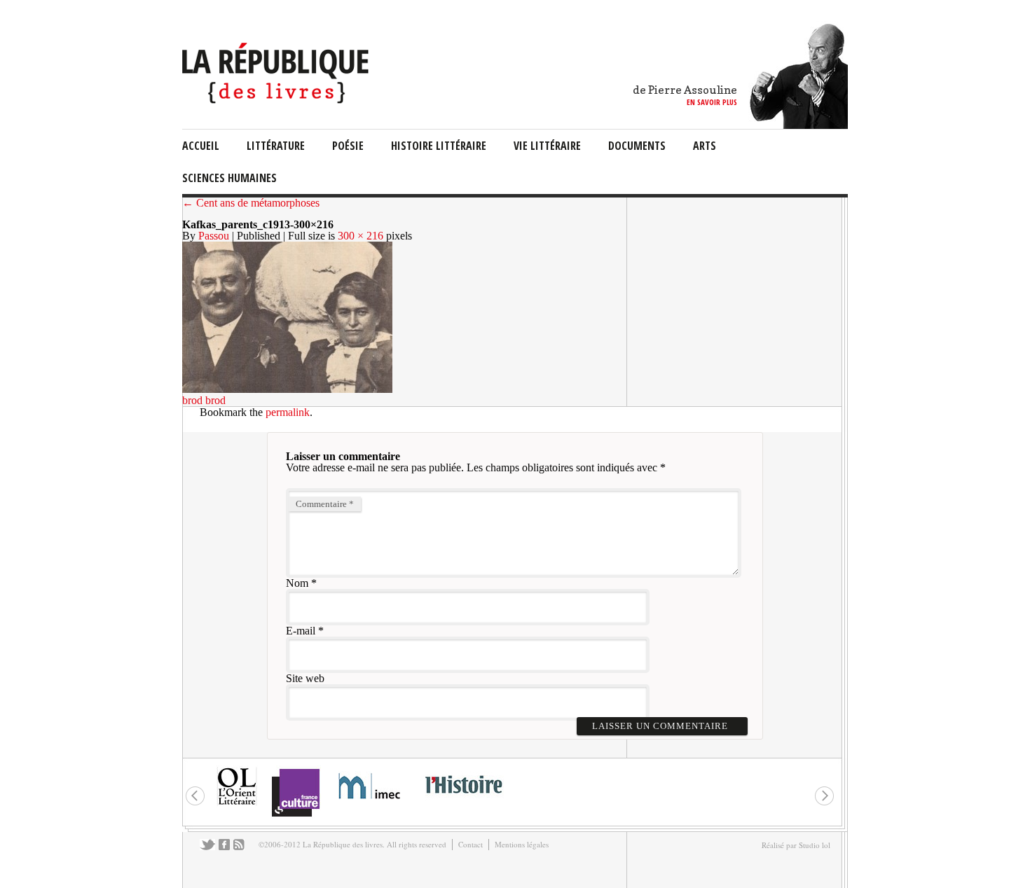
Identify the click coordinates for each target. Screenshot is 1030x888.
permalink (288, 412)
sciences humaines (229, 178)
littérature (276, 145)
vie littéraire (547, 145)
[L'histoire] (463, 801)
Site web (305, 678)
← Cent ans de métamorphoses (251, 203)
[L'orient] (237, 804)
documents (637, 145)
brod (192, 400)
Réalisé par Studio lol (796, 845)
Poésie (348, 145)
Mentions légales (522, 844)
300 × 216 (360, 236)
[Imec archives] (370, 804)
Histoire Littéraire (438, 145)
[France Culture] (295, 815)
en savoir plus (712, 102)
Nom (297, 583)
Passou (213, 236)
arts (704, 145)
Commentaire (325, 504)
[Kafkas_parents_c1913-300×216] (287, 389)
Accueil (200, 145)
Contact (470, 844)
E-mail (300, 631)
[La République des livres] (277, 100)
